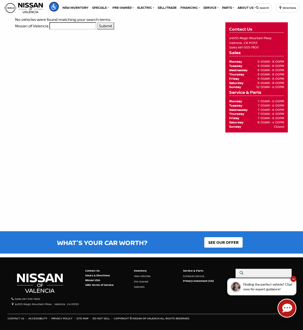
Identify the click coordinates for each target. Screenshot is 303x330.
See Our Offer (223, 242)
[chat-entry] (286, 308)
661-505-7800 (248, 47)
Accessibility (38, 318)
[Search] (241, 273)
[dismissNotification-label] (293, 279)
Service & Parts (193, 270)
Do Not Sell (102, 318)
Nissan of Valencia (32, 25)
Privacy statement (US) (198, 280)
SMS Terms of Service (99, 284)
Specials (139, 287)
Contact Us (92, 270)
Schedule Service (193, 276)
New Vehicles (142, 276)
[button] (54, 6)
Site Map (82, 318)
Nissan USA (92, 280)
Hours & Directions (97, 275)
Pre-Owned (141, 281)
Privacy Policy (62, 318)
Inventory (140, 270)
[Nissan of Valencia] (24, 7)
